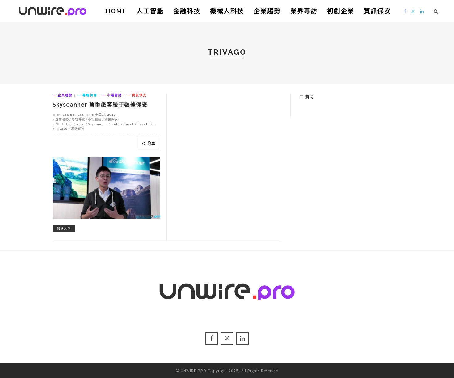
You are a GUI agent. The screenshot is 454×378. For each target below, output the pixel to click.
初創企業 (340, 11)
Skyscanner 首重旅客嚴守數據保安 (100, 104)
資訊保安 (377, 11)
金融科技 (186, 11)
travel (128, 124)
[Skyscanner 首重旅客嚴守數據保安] (106, 187)
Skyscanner (97, 124)
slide (115, 124)
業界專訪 (303, 11)
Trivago (61, 128)
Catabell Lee (73, 114)
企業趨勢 (267, 11)
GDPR (67, 124)
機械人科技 (227, 11)
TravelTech (146, 124)
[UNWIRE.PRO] (52, 10)
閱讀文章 (64, 228)
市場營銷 (114, 95)
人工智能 (150, 11)
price (80, 124)
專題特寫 (89, 95)
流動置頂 (78, 128)
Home (116, 11)
